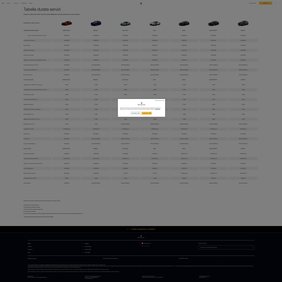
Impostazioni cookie (136, 113)
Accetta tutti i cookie (146, 113)
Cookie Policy (157, 109)
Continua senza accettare (159, 100)
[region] (141, 108)
